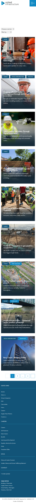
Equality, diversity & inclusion (8, 443)
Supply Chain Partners (6, 414)
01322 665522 (6, 474)
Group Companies (5, 398)
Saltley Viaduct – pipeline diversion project (17, 282)
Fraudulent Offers (5, 449)
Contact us (3, 417)
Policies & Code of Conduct (8, 460)
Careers (3, 410)
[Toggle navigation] (33, 3)
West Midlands (16, 263)
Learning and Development (8, 440)
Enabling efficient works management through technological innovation (17, 94)
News (2, 407)
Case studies (4, 404)
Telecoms (30, 76)
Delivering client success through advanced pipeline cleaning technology (16, 59)
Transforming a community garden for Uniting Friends (17, 170)
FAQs (2, 446)
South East (23, 338)
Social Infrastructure (18, 76)
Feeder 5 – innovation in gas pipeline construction (17, 247)
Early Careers (4, 434)
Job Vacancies (4, 430)
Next (33, 376)
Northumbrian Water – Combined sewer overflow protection (16, 321)
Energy (6, 76)
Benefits (3, 437)
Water (5, 39)
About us (3, 395)
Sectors (3, 392)
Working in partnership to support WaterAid (16, 209)
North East (14, 301)
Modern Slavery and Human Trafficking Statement (13, 463)
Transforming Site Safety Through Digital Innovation (16, 132)
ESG (2, 401)
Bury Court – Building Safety (14, 357)
